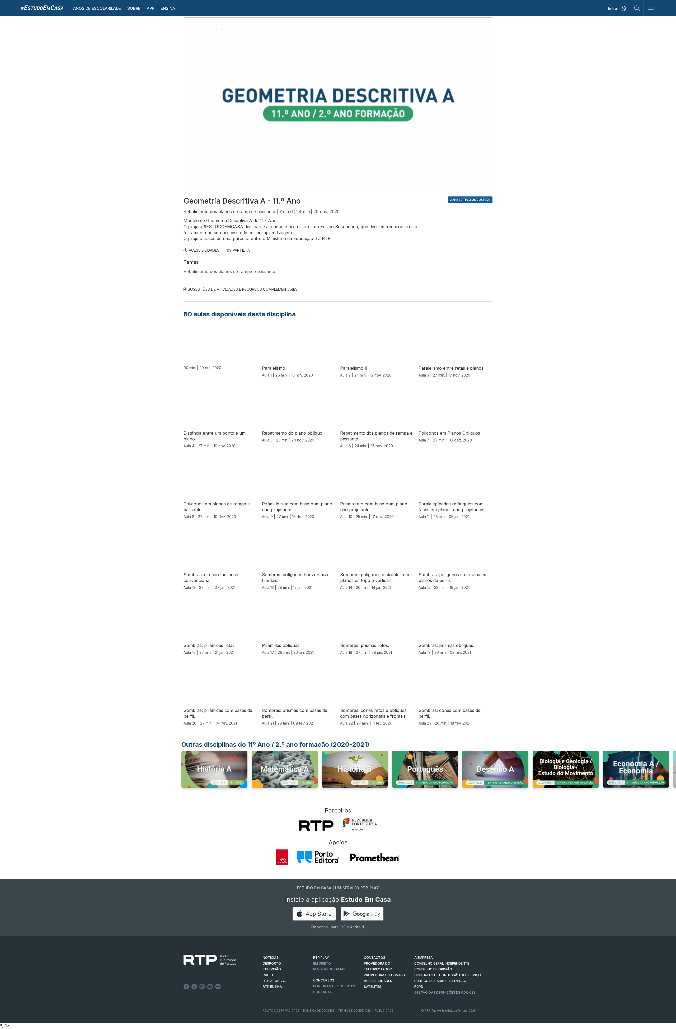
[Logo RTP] (206, 960)
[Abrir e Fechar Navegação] (651, 8)
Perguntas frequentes (334, 986)
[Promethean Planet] (374, 857)
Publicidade (384, 1010)
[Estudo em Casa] (42, 7)
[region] (338, 104)
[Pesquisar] (637, 8)
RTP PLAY (321, 958)
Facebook (186, 987)
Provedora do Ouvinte (385, 975)
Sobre (133, 8)
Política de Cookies (318, 1010)
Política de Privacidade (281, 1010)
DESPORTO (272, 963)
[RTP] (316, 825)
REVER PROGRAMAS (329, 969)
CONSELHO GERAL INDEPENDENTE (441, 963)
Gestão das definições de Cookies (445, 992)
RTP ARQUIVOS (275, 981)
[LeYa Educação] (282, 857)
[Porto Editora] (318, 857)
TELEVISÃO (272, 969)
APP (150, 8)
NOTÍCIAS (271, 958)
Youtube (210, 987)
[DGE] (360, 824)
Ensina (168, 8)
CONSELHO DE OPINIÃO (433, 969)
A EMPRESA (423, 958)
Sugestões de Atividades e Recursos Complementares (243, 289)
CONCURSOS (323, 980)
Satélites (372, 987)
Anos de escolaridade (97, 8)
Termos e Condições (354, 1010)
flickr (218, 987)
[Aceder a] (214, 771)
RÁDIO (268, 975)
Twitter (194, 987)
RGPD (418, 987)
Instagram (202, 987)
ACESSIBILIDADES (204, 250)
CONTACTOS (374, 958)
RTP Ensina (272, 987)
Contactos (324, 992)
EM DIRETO (322, 963)
